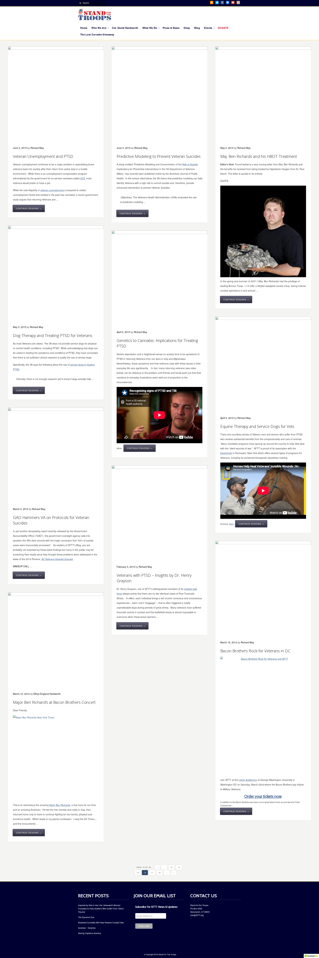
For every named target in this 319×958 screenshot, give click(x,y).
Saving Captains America (89, 933)
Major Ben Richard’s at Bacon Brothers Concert (54, 702)
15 (138, 872)
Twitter (217, 2)
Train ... (232, 523)
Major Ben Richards (59, 805)
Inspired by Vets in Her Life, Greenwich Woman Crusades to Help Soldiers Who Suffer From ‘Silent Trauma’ (101, 908)
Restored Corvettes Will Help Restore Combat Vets (101, 922)
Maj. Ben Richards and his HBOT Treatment (258, 156)
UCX (82, 178)
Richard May (37, 148)
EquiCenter (226, 453)
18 (160, 872)
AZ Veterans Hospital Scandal (57, 559)
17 (152, 872)
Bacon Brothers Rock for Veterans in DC (255, 650)
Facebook (222, 2)
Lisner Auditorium (248, 780)
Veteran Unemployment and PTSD (43, 156)
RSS (211, 2)
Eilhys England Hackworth (47, 693)
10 (171, 867)
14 (179, 867)
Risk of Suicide (190, 164)
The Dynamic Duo (86, 917)
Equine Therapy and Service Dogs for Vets (257, 426)
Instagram (238, 2)
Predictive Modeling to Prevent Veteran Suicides (159, 156)
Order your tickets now (263, 796)
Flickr (227, 2)
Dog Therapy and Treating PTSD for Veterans (52, 335)
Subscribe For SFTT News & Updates (156, 906)
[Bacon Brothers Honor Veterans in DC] (263, 712)
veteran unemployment (52, 190)
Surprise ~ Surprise (87, 927)
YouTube (233, 2)
